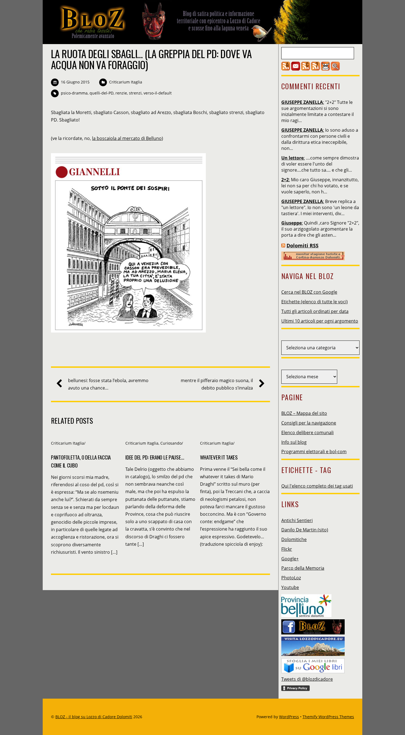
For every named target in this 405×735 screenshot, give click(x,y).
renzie (121, 93)
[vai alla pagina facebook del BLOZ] (313, 625)
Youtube (290, 587)
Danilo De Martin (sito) (304, 530)
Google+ (290, 559)
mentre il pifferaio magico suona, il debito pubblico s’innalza (217, 384)
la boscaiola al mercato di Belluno (127, 138)
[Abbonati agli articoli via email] (295, 69)
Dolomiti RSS (302, 245)
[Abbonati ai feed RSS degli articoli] (285, 69)
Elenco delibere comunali (307, 432)
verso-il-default (158, 93)
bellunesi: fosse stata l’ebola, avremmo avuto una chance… (108, 384)
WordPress (289, 716)
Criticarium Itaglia (125, 82)
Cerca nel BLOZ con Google (309, 292)
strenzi (135, 93)
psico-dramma (74, 93)
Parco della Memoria (302, 568)
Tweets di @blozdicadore (307, 679)
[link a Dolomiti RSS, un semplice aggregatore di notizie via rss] (283, 245)
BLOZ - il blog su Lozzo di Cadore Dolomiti (93, 716)
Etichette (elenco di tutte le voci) (314, 302)
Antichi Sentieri (297, 520)
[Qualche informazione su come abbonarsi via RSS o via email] (315, 69)
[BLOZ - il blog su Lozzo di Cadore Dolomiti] (180, 40)
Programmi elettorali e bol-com (314, 451)
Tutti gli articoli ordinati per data (315, 311)
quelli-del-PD (102, 93)
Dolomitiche (294, 539)
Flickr (286, 549)
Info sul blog (294, 442)
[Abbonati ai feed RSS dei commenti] (305, 69)
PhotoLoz (291, 578)
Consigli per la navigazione (308, 423)
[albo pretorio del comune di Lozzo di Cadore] (325, 69)
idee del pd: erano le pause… (154, 457)
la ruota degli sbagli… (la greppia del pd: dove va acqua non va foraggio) (151, 59)
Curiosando (171, 443)
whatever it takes (219, 457)
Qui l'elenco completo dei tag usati (317, 486)
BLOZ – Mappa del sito (304, 413)
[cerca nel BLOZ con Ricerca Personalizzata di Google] (335, 69)
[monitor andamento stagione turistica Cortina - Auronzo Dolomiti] (313, 259)
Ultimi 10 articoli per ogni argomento (319, 321)
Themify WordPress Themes (328, 716)
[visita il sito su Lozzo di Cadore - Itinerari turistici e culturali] (313, 645)
